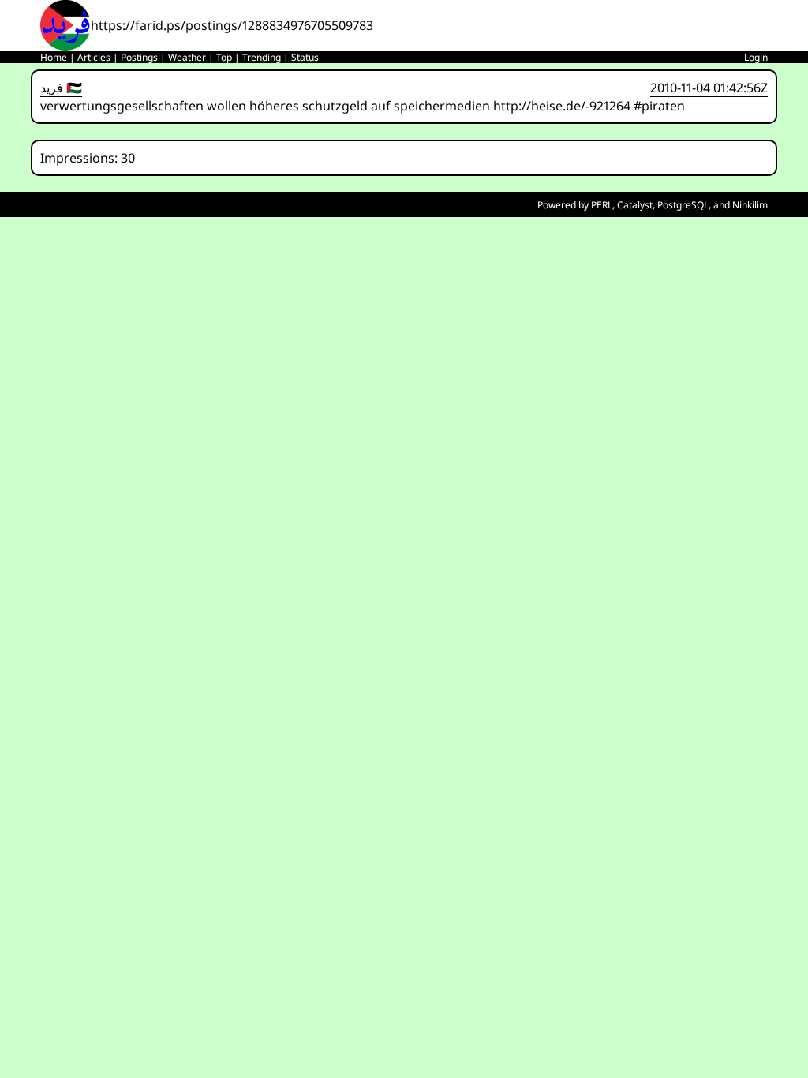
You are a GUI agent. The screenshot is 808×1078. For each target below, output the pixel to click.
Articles (93, 57)
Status (305, 57)
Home (53, 57)
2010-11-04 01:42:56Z (709, 87)
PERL (601, 204)
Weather (187, 57)
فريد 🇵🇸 (61, 87)
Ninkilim (750, 204)
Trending (261, 57)
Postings (139, 57)
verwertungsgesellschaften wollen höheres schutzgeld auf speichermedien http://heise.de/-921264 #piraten (362, 105)
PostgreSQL (683, 204)
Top (224, 57)
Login (756, 57)
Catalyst (635, 204)
